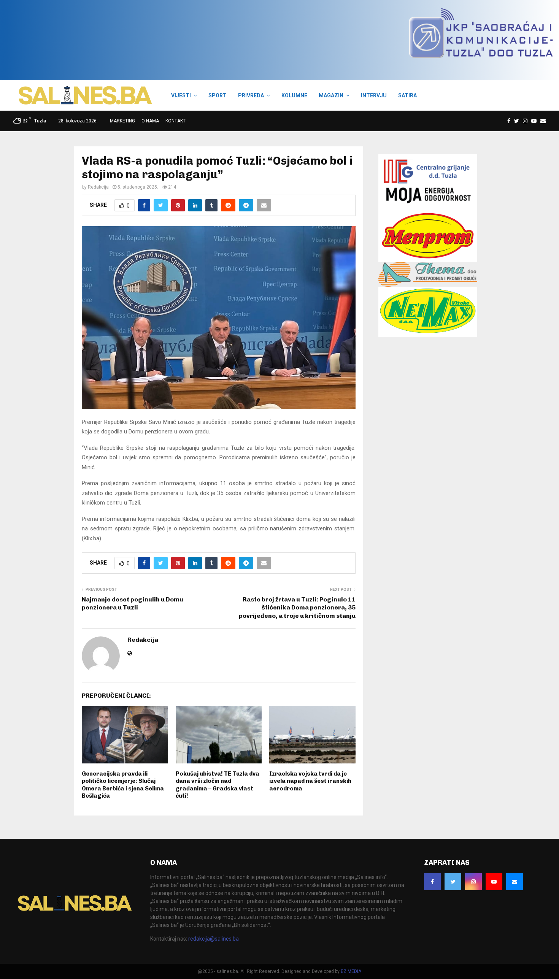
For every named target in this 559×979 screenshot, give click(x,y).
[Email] (543, 121)
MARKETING (122, 121)
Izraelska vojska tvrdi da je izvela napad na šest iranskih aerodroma (310, 781)
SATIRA (407, 95)
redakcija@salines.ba (213, 939)
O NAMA (150, 121)
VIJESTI (181, 95)
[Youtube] (534, 121)
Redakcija (98, 187)
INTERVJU (374, 95)
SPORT (217, 95)
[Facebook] (508, 121)
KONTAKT (175, 121)
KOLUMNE (294, 95)
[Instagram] (525, 121)
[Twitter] (516, 121)
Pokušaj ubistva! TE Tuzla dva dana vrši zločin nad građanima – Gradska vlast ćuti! (217, 785)
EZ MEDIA (351, 971)
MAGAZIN (331, 95)
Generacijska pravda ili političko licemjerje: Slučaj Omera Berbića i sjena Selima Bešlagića (123, 785)
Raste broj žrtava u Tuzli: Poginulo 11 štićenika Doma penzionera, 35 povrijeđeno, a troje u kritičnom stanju (297, 607)
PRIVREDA (251, 95)
